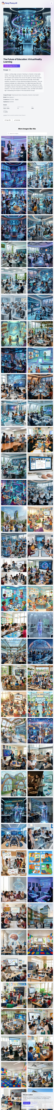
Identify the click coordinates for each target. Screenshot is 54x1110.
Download (17, 120)
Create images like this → (12, 66)
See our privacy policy (28, 1106)
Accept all (26, 1103)
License (5, 115)
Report (16, 99)
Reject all (34, 1103)
